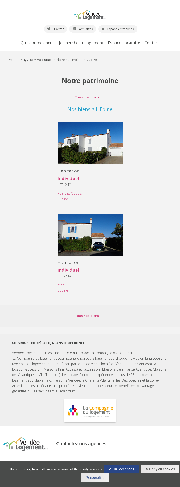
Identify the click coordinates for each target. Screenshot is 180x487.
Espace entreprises (120, 29)
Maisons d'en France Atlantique (126, 369)
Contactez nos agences (81, 444)
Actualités (85, 29)
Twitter (58, 29)
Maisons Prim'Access (60, 369)
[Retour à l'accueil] (90, 13)
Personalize (95, 478)
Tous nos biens (87, 97)
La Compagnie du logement (111, 352)
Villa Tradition (49, 374)
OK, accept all (123, 469)
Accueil (14, 60)
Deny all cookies (161, 469)
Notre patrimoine (69, 60)
